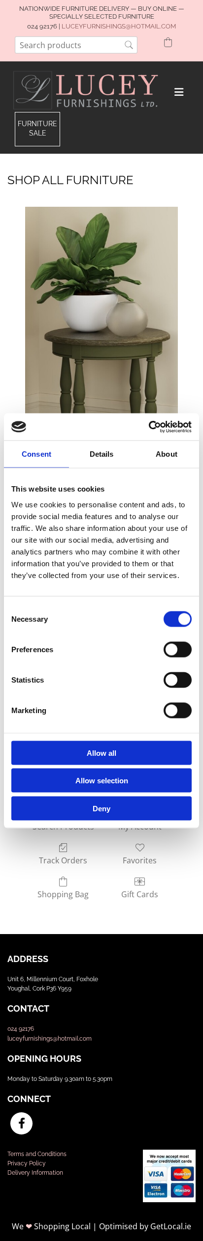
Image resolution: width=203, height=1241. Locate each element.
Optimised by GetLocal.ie (145, 1226)
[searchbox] (76, 45)
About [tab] (166, 454)
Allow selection (101, 780)
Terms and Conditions (37, 1154)
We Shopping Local (51, 1226)
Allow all (101, 752)
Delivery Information (35, 1172)
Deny (101, 808)
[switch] (178, 649)
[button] (37, 129)
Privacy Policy (26, 1163)
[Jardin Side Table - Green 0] (101, 340)
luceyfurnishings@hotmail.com (49, 1038)
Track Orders (63, 860)
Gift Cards (139, 894)
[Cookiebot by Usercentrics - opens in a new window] (148, 426)
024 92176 (20, 1028)
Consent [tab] (36, 454)
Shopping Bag (63, 894)
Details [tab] (102, 454)
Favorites (140, 860)
